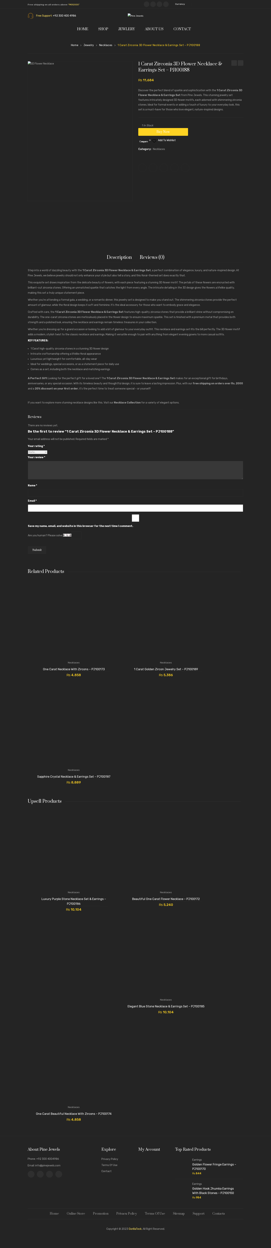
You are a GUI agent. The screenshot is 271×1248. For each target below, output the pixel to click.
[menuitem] (84, 29)
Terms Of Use (155, 1214)
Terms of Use (109, 1165)
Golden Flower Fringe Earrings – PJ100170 (214, 1167)
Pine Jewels (35, 275)
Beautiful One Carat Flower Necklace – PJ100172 (166, 899)
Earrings (197, 1159)
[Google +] (174, 168)
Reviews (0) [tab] (152, 257)
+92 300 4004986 (47, 1158)
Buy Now (163, 132)
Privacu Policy (126, 1214)
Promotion (100, 1214)
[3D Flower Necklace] (80, 131)
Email (32, 500)
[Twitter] (153, 168)
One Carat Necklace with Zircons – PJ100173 (74, 669)
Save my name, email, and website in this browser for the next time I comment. (80, 526)
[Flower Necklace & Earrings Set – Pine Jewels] (91, 221)
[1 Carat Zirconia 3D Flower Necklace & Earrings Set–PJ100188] (69, 221)
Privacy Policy (109, 1159)
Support (198, 1214)
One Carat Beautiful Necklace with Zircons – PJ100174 (74, 1114)
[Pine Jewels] (135, 16)
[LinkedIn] (185, 168)
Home (75, 45)
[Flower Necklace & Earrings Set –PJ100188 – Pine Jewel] (112, 221)
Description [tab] (119, 257)
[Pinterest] (159, 4)
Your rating (36, 446)
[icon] (31, 1174)
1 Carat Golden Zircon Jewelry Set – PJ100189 (240, 63)
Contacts (218, 1214)
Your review (36, 457)
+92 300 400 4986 (64, 15)
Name (32, 485)
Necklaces (105, 45)
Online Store (76, 1214)
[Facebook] (146, 4)
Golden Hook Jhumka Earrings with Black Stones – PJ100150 (213, 1191)
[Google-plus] (166, 4)
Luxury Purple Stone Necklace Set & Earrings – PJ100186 (73, 901)
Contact (106, 1171)
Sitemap (179, 1214)
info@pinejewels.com (47, 1165)
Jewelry (89, 45)
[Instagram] (153, 4)
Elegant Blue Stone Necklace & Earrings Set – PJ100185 (166, 1006)
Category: (144, 149)
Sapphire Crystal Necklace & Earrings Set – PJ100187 (234, 63)
